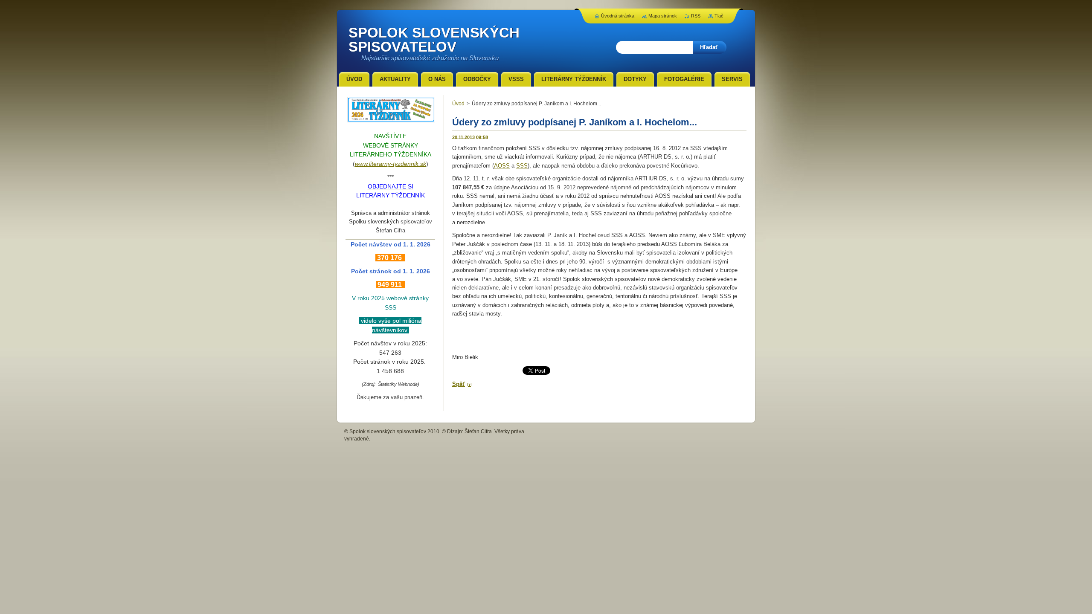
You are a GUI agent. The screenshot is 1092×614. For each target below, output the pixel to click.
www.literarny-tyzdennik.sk (390, 163)
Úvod (458, 103)
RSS (695, 15)
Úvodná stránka (617, 15)
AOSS (502, 165)
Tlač (718, 15)
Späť (458, 384)
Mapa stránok (662, 15)
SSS (522, 165)
